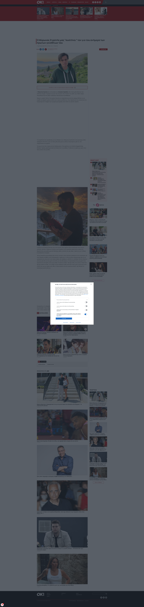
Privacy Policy (78, 322)
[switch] (85, 302)
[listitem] (72, 299)
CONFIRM (64, 318)
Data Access (72, 322)
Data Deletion (65, 322)
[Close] (91, 284)
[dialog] (72, 303)
